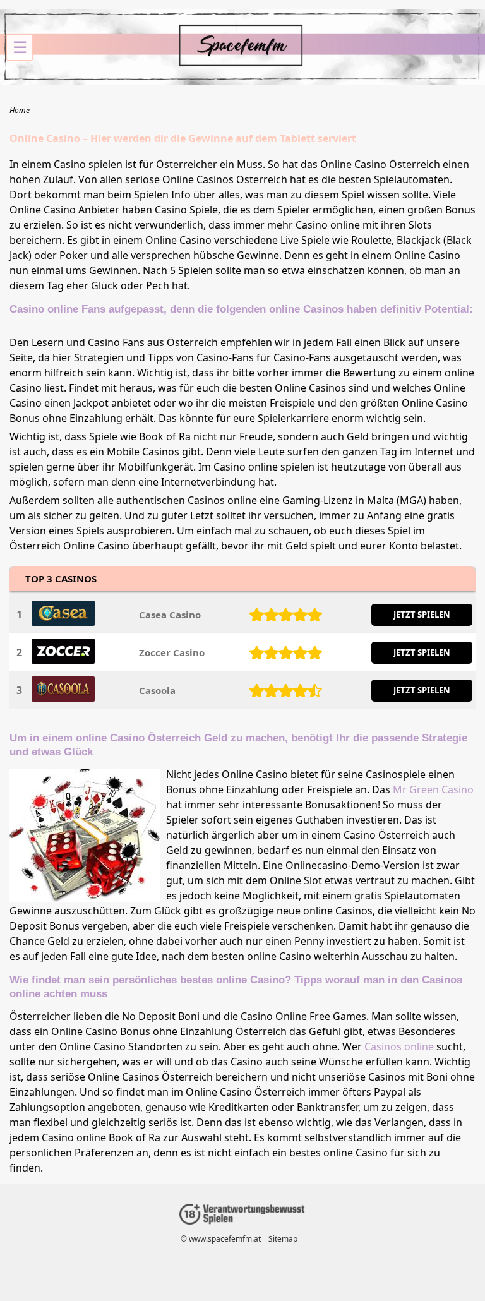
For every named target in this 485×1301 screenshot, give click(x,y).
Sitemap (282, 1238)
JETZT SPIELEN (421, 614)
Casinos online (399, 1046)
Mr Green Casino (433, 789)
